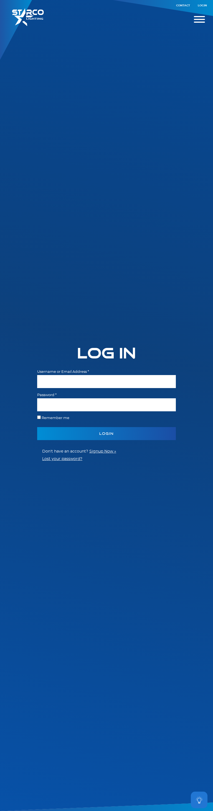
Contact (183, 5)
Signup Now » (102, 451)
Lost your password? (62, 459)
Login (202, 5)
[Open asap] (199, 800)
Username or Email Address (63, 372)
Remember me (55, 418)
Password (47, 395)
